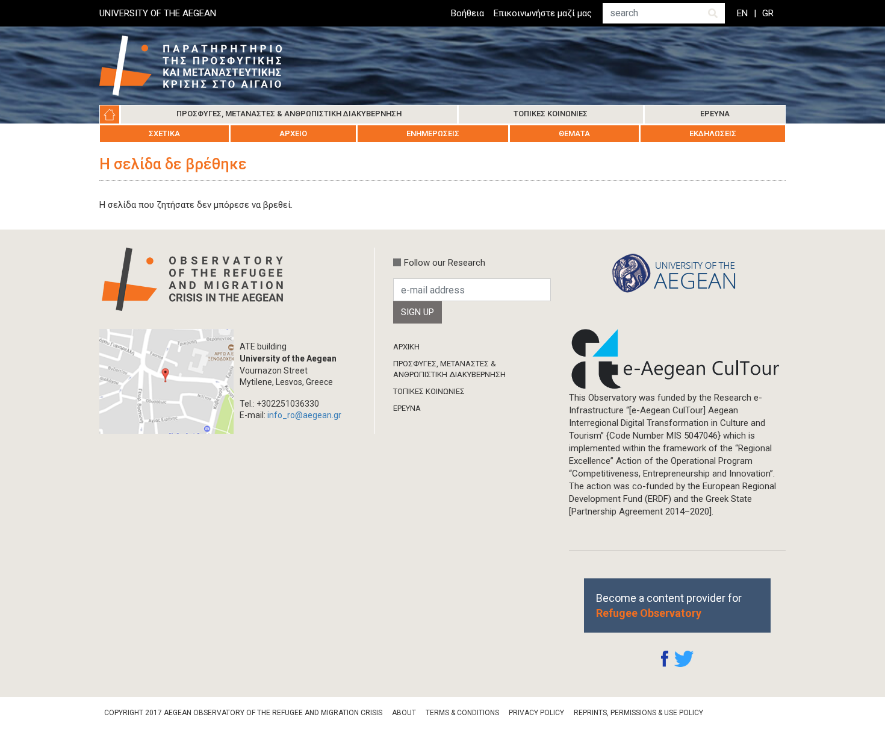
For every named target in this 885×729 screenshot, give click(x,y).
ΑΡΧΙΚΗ (406, 346)
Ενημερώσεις (432, 133)
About (404, 713)
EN (742, 13)
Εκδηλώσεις (712, 133)
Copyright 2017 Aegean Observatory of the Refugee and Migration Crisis (243, 713)
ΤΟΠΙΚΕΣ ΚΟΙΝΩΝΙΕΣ (429, 391)
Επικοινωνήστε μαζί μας (543, 13)
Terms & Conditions (462, 713)
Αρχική (109, 114)
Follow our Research (444, 262)
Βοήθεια (467, 13)
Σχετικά (164, 133)
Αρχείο (293, 133)
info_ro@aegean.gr (304, 415)
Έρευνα (715, 113)
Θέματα (574, 133)
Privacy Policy (536, 713)
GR (768, 13)
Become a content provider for (669, 605)
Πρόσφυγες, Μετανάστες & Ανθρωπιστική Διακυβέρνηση (289, 113)
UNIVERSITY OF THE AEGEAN (157, 13)
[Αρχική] (199, 66)
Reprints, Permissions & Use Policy (638, 713)
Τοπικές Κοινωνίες (551, 113)
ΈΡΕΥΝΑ (407, 408)
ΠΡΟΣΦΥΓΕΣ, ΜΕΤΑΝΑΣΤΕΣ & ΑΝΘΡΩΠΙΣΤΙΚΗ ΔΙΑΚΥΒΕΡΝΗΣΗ (449, 369)
